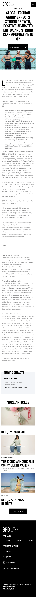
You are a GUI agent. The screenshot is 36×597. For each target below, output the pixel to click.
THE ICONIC (6, 540)
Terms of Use (11, 586)
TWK (12, 589)
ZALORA (30, 540)
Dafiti (19, 540)
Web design (6, 589)
